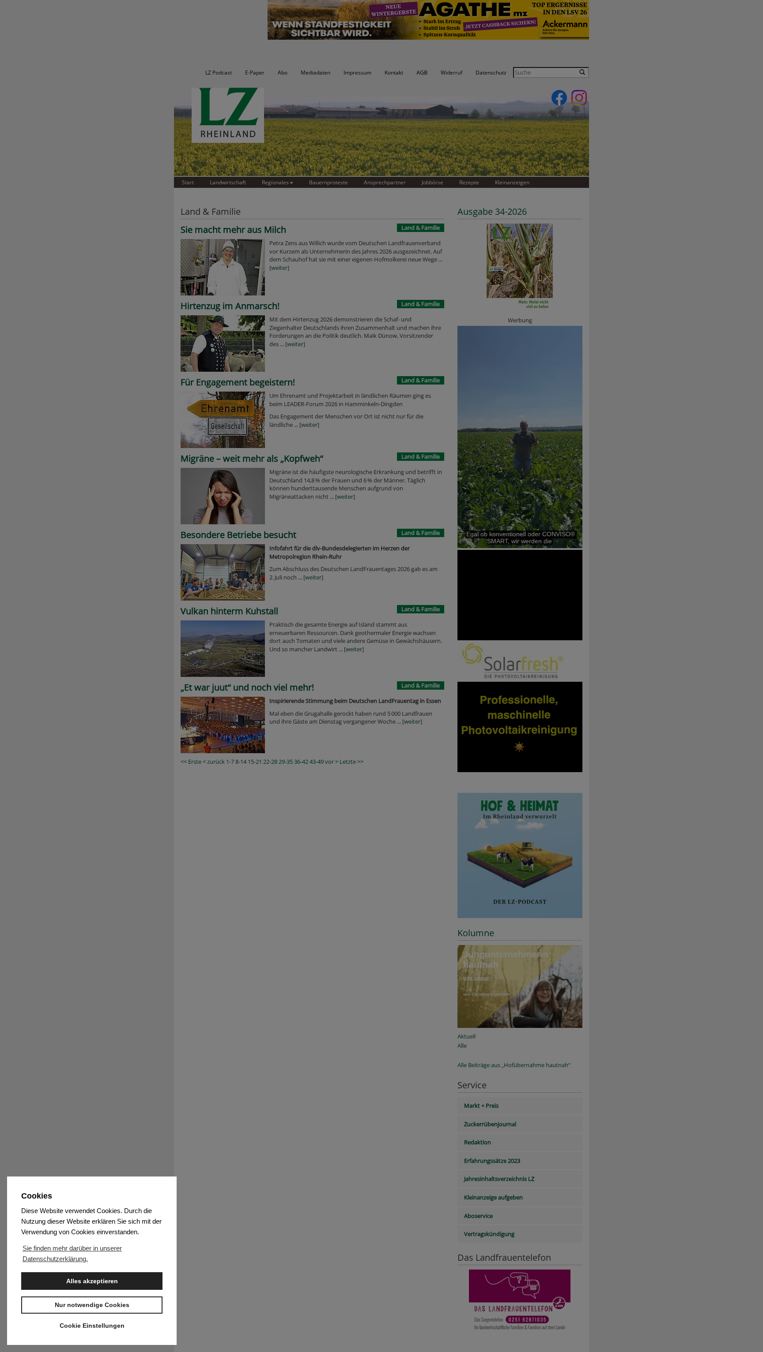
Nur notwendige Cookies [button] (92, 1304)
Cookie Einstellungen (92, 1325)
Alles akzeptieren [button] (92, 1281)
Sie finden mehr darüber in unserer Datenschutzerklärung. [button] (72, 1253)
